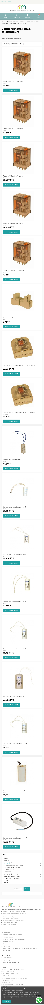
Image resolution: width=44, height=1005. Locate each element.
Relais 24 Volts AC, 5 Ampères (13, 176)
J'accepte (6, 1001)
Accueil (5, 855)
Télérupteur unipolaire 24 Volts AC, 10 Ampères (19, 365)
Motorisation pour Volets (10, 873)
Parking (6, 880)
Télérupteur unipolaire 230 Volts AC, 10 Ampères (19, 412)
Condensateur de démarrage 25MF (14, 791)
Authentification (7, 957)
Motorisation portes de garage (11, 918)
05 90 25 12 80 (6, 986)
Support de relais (9, 318)
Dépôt (9, 1)
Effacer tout (18, 888)
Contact (4, 1)
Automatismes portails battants (13, 867)
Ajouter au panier (11, 90)
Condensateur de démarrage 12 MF (15, 649)
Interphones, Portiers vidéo (11, 878)
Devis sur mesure (8, 944)
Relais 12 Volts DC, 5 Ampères (13, 129)
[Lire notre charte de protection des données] (14, 996)
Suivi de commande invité (11, 962)
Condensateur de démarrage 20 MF (15, 743)
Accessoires (8, 871)
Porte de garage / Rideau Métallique (14, 862)
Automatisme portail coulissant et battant (14, 913)
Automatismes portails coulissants (14, 865)
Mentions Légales (8, 937)
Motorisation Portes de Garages (12, 875)
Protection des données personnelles (14, 939)
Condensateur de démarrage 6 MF (14, 507)
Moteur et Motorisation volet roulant (13, 915)
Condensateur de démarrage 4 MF (14, 460)
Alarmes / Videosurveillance (12, 876)
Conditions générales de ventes (12, 934)
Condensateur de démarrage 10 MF (15, 602)
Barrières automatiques (9, 917)
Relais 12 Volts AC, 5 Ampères (13, 81)
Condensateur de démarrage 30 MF (15, 838)
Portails (6, 858)
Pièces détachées (9, 869)
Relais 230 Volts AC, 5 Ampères (13, 270)
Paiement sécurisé (8, 941)
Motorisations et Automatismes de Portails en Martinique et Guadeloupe (20, 949)
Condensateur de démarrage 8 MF (14, 554)
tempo (6, 882)
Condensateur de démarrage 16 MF (15, 696)
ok (28, 888)
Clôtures (6, 860)
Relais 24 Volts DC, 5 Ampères (13, 223)
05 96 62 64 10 (6, 975)
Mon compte (6, 960)
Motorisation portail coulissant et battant (14, 911)
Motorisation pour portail (10, 864)
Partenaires (6, 946)
